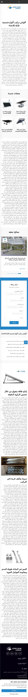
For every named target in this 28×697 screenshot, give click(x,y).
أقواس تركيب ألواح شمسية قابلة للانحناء (15, 356)
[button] (19, 273)
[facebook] (20, 653)
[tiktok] (8, 653)
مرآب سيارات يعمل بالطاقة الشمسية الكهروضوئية (21, 112)
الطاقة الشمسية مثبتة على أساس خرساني (7, 130)
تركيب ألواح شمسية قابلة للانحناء (17, 353)
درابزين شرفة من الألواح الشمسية (7, 112)
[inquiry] (26, 342)
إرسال (14, 322)
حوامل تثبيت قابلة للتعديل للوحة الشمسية (21, 130)
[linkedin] (12, 653)
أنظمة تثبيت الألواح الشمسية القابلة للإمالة (15, 347)
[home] (14, 7)
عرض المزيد (22, 268)
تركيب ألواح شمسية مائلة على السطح (16, 344)
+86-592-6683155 (22, 675)
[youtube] (16, 653)
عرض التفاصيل (21, 103)
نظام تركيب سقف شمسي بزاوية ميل (16, 350)
